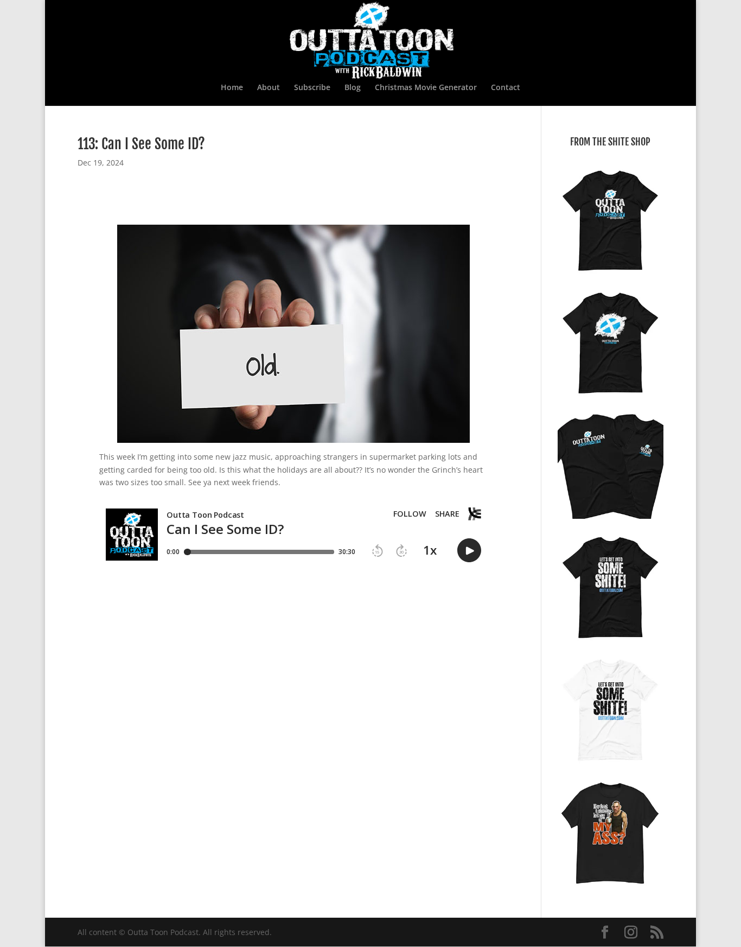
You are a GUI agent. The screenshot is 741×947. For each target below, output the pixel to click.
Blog (352, 88)
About (268, 88)
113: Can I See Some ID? (141, 143)
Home (232, 88)
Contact (505, 88)
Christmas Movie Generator (426, 88)
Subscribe (312, 88)
